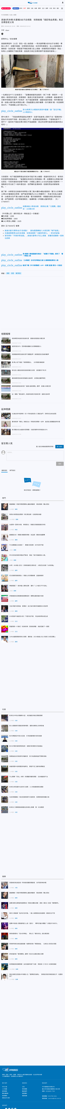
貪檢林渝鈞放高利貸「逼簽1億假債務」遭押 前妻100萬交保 (6, 388)
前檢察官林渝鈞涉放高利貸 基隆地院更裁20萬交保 (6, 341)
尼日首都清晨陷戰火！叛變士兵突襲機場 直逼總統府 (4, 578)
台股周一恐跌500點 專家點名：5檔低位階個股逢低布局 (4, 527)
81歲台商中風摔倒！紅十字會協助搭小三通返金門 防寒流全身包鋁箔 (6, 416)
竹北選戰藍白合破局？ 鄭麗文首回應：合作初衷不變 (4, 547)
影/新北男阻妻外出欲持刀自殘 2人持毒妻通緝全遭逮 (4, 789)
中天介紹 (4, 1086)
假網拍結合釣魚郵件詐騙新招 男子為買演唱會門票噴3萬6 (4, 758)
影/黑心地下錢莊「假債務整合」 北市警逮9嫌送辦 (6, 364)
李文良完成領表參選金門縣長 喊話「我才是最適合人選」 (4, 557)
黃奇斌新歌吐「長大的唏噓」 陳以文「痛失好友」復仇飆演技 (4, 936)
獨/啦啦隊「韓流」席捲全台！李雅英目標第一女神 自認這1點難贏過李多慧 (6, 424)
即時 (21, 8)
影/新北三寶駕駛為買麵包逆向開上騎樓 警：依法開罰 (4, 809)
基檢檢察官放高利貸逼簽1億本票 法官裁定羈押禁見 (6, 380)
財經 (16, 529)
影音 (54, 8)
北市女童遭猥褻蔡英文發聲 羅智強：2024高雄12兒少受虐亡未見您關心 (4, 639)
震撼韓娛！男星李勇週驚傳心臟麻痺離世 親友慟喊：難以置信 (4, 506)
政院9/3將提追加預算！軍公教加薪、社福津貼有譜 (4, 517)
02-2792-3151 (52, 1096)
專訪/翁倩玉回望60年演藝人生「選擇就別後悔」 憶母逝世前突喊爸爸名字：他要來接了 (4, 976)
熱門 (24, 8)
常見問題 (24, 1089)
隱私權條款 (5, 1093)
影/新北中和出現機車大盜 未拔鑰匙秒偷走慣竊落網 (4, 718)
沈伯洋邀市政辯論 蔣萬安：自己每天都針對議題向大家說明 (4, 608)
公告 (23, 1086)
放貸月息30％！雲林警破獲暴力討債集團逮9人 (6, 348)
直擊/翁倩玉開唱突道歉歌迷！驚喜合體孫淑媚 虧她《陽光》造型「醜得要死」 (4, 905)
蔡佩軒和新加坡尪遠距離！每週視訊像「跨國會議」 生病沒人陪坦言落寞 (4, 946)
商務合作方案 (6, 1098)
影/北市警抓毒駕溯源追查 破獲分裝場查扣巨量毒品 (4, 748)
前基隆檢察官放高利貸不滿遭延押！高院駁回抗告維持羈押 (6, 356)
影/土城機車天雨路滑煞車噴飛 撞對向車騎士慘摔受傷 (4, 728)
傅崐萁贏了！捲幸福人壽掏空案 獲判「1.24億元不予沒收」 (4, 588)
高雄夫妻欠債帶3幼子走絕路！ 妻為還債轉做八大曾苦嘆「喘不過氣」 (32, 230)
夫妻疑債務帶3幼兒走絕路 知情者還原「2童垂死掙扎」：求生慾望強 (32, 233)
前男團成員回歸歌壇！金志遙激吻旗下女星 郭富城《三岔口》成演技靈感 (4, 966)
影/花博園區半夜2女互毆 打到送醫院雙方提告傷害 (4, 738)
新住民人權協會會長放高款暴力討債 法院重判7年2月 (6, 372)
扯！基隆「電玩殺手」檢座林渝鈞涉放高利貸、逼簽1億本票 (6, 396)
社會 (32, 8)
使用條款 (4, 1091)
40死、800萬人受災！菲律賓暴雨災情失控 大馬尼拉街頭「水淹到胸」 (4, 567)
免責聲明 (4, 1095)
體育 (39, 8)
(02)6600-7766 (50, 1091)
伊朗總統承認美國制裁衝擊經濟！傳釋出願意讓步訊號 (4, 598)
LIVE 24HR (6, 8)
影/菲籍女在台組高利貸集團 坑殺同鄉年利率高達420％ (6, 432)
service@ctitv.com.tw (54, 1098)
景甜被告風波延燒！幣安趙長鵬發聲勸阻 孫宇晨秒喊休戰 (4, 885)
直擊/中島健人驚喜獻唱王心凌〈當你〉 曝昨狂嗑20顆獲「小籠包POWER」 (4, 926)
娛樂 (36, 8)
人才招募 (4, 1089)
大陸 (50, 8)
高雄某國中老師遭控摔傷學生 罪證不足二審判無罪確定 (4, 769)
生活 (43, 8)
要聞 (28, 8)
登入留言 (59, 446)
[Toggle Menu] (62, 8)
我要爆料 (24, 1093)
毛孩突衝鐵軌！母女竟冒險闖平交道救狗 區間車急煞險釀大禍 (4, 799)
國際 (47, 8)
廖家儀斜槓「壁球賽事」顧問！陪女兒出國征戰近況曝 (4, 956)
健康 (58, 8)
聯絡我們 (24, 1091)
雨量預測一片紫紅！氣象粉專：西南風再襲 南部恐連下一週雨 (4, 629)
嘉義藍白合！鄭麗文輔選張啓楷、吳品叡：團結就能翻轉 (4, 537)
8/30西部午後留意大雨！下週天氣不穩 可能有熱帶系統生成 (4, 618)
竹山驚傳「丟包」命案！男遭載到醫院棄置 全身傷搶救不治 (4, 779)
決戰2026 (16, 8)
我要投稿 (24, 1095)
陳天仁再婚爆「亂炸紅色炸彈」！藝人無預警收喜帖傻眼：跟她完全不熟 (4, 915)
